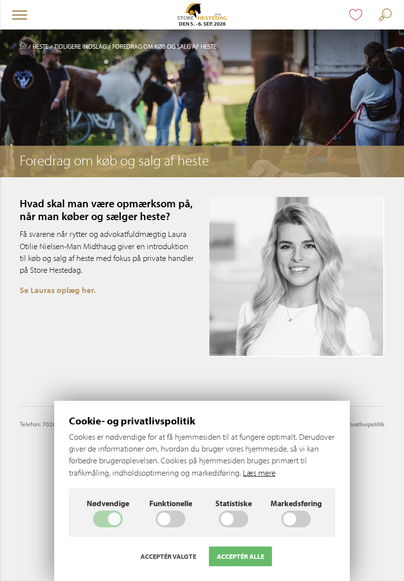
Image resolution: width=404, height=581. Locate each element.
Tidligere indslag (80, 46)
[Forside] (23, 46)
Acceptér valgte (168, 556)
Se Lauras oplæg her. (58, 290)
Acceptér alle (240, 556)
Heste (40, 46)
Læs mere (259, 472)
